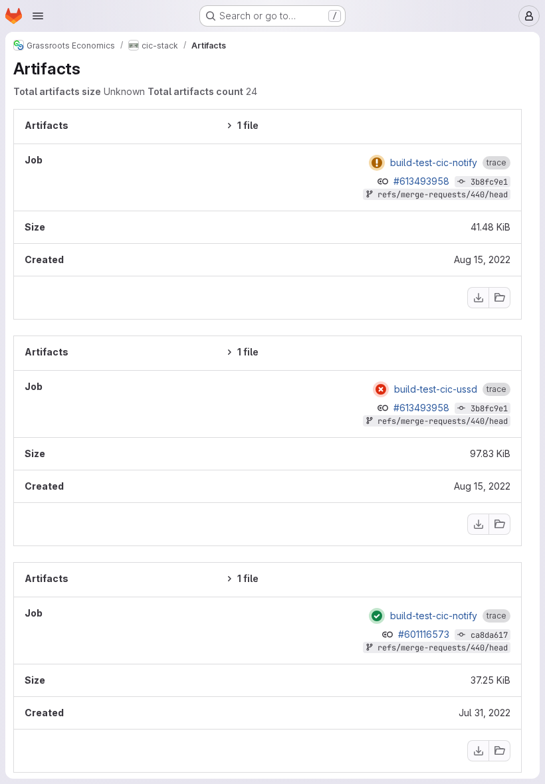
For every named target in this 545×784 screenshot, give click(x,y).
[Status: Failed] (377, 163)
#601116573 (425, 634)
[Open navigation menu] (38, 16)
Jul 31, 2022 (484, 712)
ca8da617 (489, 635)
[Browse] (499, 297)
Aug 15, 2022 (482, 259)
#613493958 (422, 181)
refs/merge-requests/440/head (443, 194)
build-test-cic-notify (433, 162)
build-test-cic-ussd (435, 389)
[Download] (478, 297)
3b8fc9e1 (489, 182)
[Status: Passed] (377, 616)
